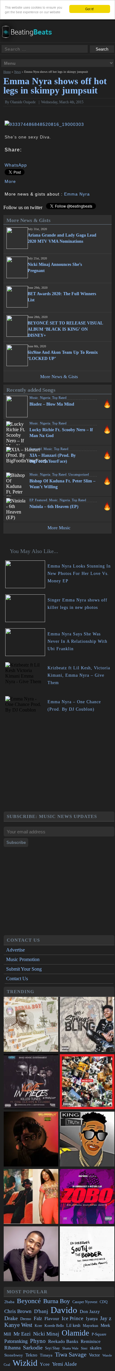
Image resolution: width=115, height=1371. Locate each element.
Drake (11, 1318)
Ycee (45, 1364)
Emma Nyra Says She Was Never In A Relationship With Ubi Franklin (77, 641)
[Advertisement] (59, 768)
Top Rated (59, 397)
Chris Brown (18, 1311)
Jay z (105, 1318)
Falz (38, 1318)
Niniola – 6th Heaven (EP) (54, 506)
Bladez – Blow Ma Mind (51, 404)
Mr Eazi (22, 1334)
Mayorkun (90, 1326)
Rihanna (12, 1347)
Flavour (51, 1318)
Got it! (89, 8)
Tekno (31, 1354)
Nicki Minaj (46, 1334)
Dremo (25, 1319)
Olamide (75, 1332)
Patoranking (16, 1341)
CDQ (104, 1302)
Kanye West (18, 1325)
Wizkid (25, 1363)
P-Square (99, 1334)
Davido (64, 1310)
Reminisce (91, 1341)
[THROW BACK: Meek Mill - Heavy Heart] (87, 1082)
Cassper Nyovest (84, 1302)
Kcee (38, 1326)
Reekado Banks (63, 1341)
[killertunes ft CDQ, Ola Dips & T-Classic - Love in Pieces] (31, 1082)
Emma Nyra (77, 194)
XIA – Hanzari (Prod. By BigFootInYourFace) (52, 458)
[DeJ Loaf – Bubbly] (31, 1140)
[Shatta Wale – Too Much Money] (87, 1140)
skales (96, 1347)
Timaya (46, 1355)
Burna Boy (56, 1301)
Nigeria (45, 397)
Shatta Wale (70, 1348)
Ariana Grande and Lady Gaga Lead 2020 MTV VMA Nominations (62, 238)
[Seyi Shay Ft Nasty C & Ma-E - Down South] (31, 1197)
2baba (9, 1302)
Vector (94, 1355)
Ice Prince (72, 1318)
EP (31, 500)
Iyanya (92, 1318)
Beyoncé (29, 1301)
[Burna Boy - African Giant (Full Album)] (31, 1025)
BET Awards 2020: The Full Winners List (62, 296)
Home (7, 71)
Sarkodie (33, 1347)
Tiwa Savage (70, 1354)
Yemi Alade (64, 1364)
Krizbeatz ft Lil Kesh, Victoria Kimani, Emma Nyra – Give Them (79, 675)
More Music (59, 527)
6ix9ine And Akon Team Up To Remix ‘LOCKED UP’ (63, 355)
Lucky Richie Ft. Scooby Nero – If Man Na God (61, 432)
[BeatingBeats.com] (29, 40)
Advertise (15, 949)
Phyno (38, 1341)
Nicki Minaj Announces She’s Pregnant (55, 267)
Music (33, 397)
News (17, 71)
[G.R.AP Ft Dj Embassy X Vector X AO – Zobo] (87, 1197)
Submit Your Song (24, 969)
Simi (84, 1348)
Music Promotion (23, 959)
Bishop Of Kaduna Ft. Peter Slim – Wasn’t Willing (62, 484)
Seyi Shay (52, 1348)
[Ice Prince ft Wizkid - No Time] (31, 1254)
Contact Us (17, 978)
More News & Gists (59, 376)
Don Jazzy (90, 1311)
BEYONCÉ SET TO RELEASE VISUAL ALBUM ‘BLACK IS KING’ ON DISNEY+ (65, 329)
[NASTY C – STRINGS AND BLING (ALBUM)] (87, 1025)
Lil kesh (73, 1325)
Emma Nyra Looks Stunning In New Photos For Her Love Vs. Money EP (79, 573)
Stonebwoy (13, 1355)
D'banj (41, 1311)
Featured (35, 449)
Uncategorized (78, 474)
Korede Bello (54, 1326)
